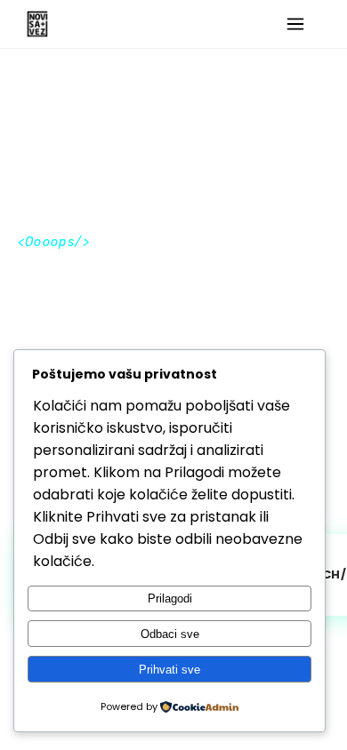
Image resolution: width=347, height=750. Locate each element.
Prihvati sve (169, 669)
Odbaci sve (170, 634)
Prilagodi (170, 598)
